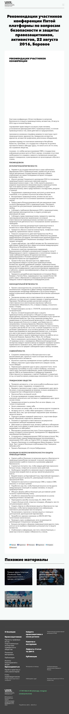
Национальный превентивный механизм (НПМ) (55, 632)
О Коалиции (10, 632)
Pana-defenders (9, 4)
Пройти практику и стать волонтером (12, 671)
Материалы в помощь (32, 666)
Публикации (10, 658)
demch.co (34, 705)
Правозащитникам (13, 637)
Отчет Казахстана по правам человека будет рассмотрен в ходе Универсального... (49, 575)
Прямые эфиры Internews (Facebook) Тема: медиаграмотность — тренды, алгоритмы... (17, 575)
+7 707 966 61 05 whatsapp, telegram (33, 691)
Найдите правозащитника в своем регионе (34, 634)
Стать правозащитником (12, 676)
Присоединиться (12, 667)
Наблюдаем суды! (31, 678)
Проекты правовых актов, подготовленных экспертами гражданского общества (12, 644)
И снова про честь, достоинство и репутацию (15, 597)
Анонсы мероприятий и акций (11, 663)
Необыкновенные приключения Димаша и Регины (54, 668)
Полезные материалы (9, 653)
